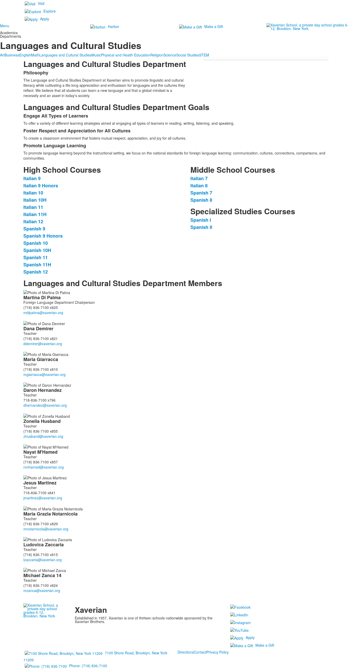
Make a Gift (213, 26)
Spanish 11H (37, 264)
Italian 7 (199, 178)
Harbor (113, 26)
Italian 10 (33, 192)
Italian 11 (33, 207)
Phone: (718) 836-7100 (88, 665)
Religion (156, 54)
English (25, 54)
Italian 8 (199, 185)
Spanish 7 (201, 192)
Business (12, 54)
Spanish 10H (37, 250)
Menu (4, 25)
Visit (41, 3)
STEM (204, 54)
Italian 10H (35, 200)
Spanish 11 (35, 257)
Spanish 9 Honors (43, 235)
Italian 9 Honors (40, 185)
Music (96, 54)
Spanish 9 (34, 228)
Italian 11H (35, 214)
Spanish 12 (35, 271)
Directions (186, 652)
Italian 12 (33, 221)
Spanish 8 (201, 200)
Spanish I (200, 220)
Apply (44, 18)
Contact (200, 652)
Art (2, 54)
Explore (49, 11)
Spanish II (201, 227)
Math (35, 54)
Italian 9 (32, 178)
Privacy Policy (217, 652)
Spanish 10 (35, 243)
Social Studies (187, 54)
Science (169, 54)
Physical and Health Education (125, 54)
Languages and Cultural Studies (65, 54)
